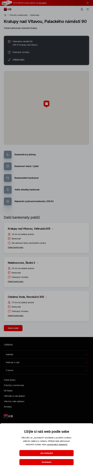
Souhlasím (46, 462)
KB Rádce (8, 390)
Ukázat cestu (18, 59)
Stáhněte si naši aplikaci (14, 396)
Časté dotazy (10, 380)
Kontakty (8, 406)
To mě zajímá (41, 3)
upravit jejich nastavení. (57, 444)
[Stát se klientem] (82, 9)
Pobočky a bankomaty (19, 15)
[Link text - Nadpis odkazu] (8, 416)
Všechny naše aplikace (14, 401)
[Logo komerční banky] (9, 9)
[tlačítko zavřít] (87, 3)
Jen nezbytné (46, 453)
